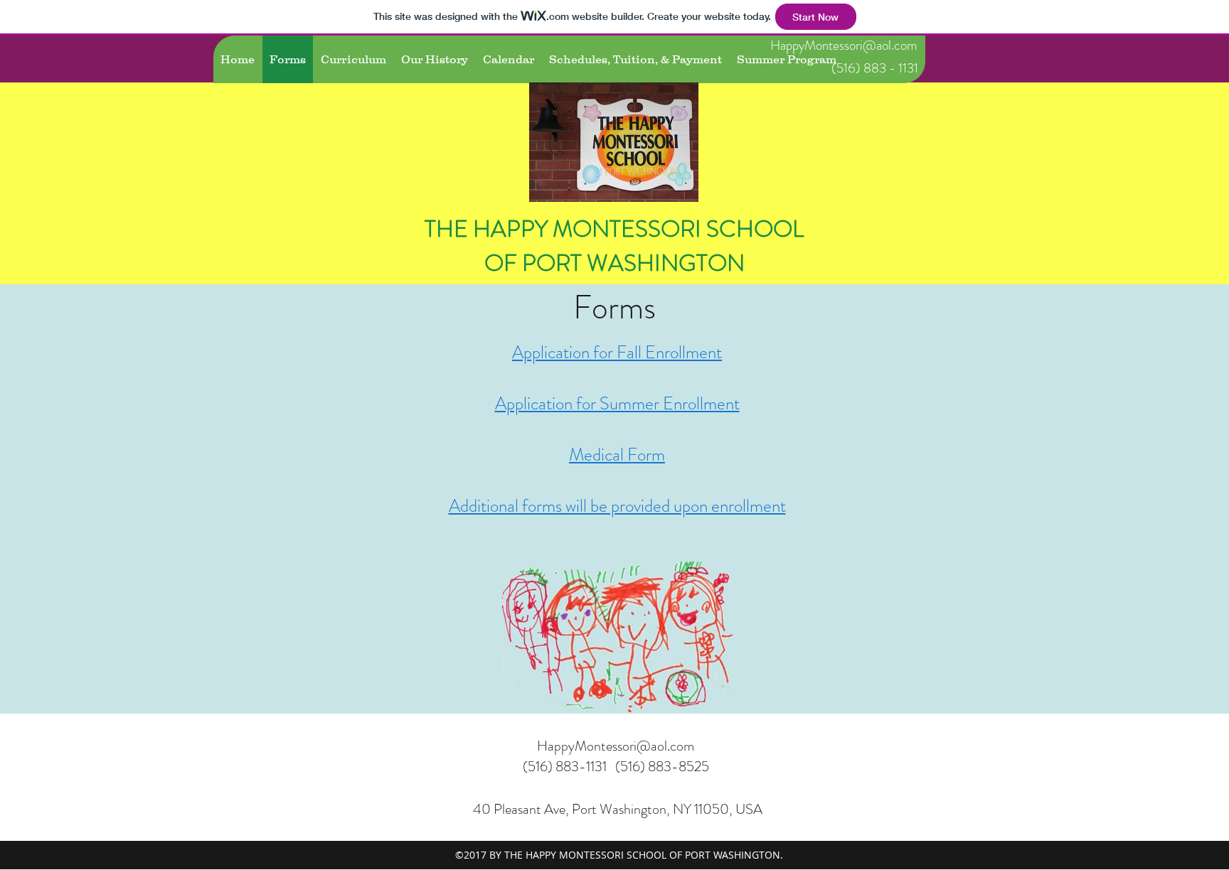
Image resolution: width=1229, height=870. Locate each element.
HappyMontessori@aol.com (843, 45)
